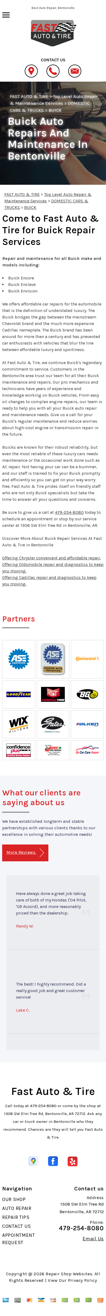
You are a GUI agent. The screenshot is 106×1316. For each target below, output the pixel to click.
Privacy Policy (82, 1280)
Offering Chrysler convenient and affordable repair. (51, 557)
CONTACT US (16, 1226)
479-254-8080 (69, 512)
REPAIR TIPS (16, 1217)
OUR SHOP (14, 1199)
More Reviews (21, 852)
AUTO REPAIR (17, 1208)
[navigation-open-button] (6, 14)
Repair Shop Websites (69, 1273)
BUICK (55, 110)
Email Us (93, 1238)
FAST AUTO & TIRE (29, 96)
